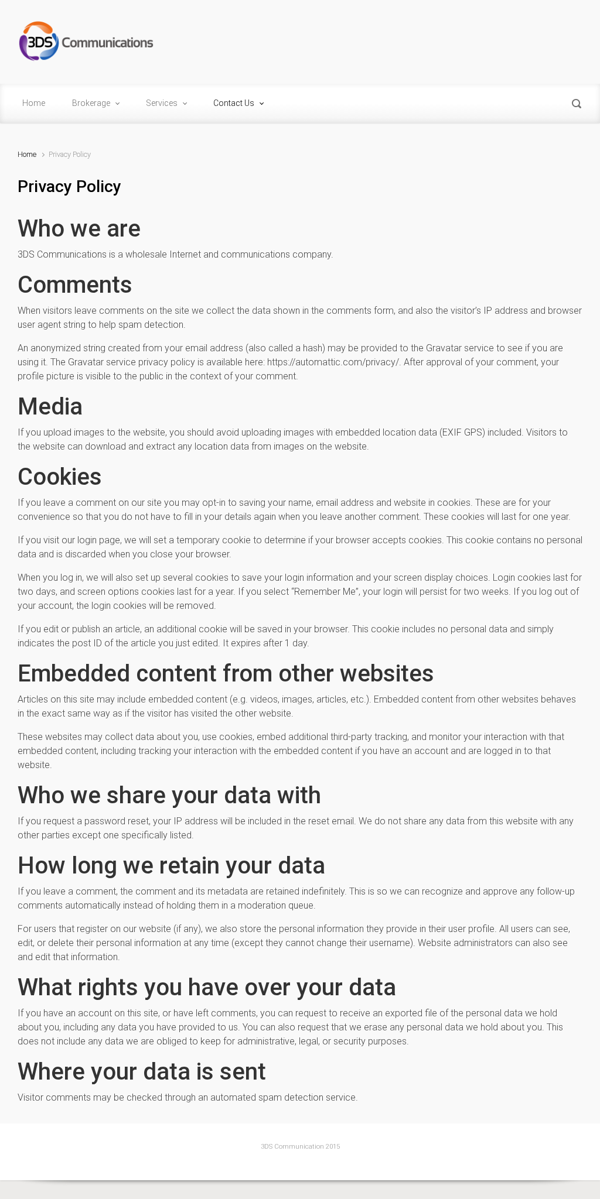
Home (27, 154)
